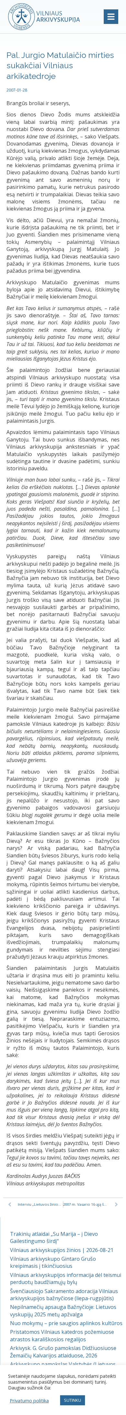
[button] (111, 16)
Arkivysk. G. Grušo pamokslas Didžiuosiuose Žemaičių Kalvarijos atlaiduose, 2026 (63, 1351)
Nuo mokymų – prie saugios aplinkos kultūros (66, 1323)
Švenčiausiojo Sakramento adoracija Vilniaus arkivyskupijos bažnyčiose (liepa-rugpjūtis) (64, 1295)
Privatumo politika (29, 1400)
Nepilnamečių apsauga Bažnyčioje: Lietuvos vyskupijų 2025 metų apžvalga (63, 1310)
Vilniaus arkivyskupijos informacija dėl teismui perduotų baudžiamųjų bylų (65, 1278)
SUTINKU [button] (72, 1400)
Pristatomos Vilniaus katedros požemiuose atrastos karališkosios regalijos (62, 1335)
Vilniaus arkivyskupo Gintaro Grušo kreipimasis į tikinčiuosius (53, 1262)
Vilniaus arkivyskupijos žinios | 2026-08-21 (61, 1250)
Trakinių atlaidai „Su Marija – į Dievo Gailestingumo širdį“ (54, 1237)
